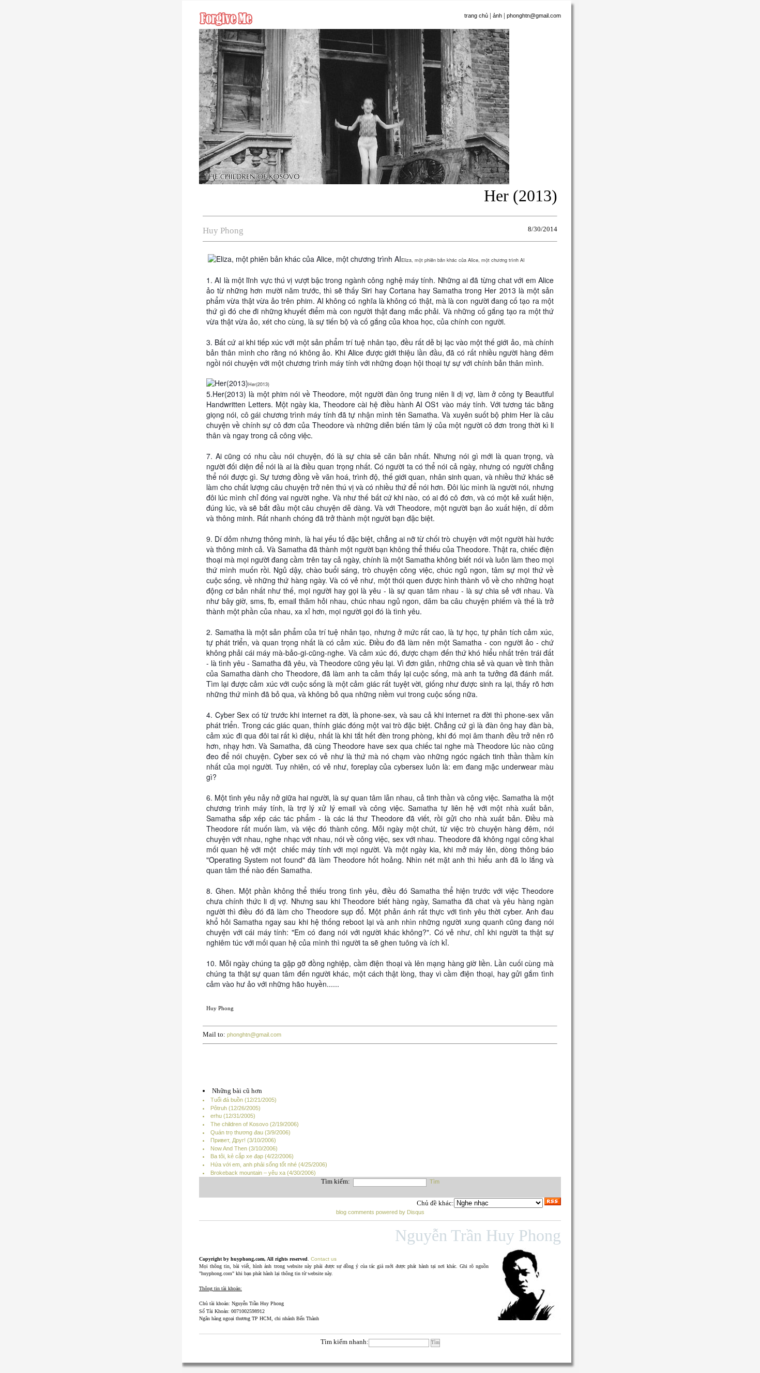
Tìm (434, 1181)
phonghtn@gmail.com (534, 15)
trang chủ (476, 15)
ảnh (497, 15)
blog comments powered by (380, 1212)
